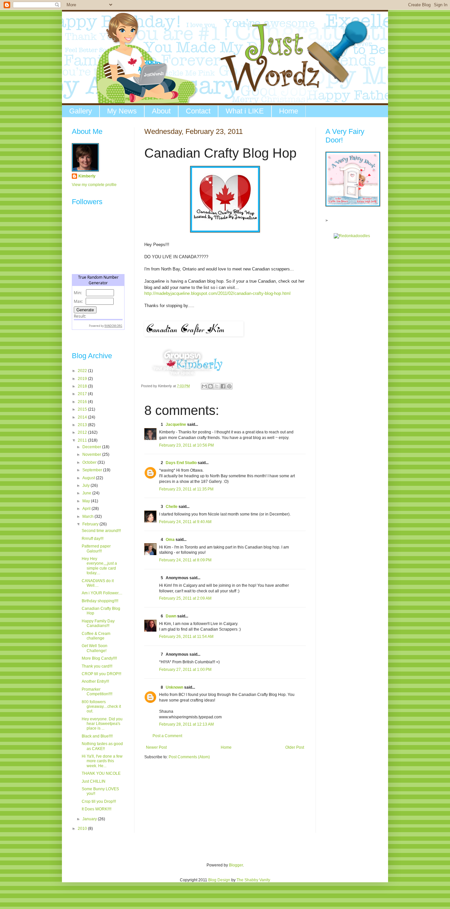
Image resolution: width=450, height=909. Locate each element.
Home (288, 111)
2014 (83, 417)
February (90, 524)
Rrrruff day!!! (92, 538)
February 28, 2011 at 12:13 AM (186, 724)
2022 (83, 370)
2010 (83, 828)
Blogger (236, 865)
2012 (83, 432)
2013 (83, 425)
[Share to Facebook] (223, 386)
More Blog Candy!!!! (99, 658)
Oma (170, 539)
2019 (83, 378)
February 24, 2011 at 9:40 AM (185, 521)
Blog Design (219, 880)
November (92, 454)
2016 (83, 401)
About (161, 111)
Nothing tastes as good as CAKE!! (102, 746)
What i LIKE (245, 111)
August (89, 478)
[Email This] (204, 386)
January (90, 819)
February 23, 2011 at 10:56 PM (186, 445)
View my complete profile (94, 184)
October (90, 462)
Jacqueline (176, 424)
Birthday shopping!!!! (100, 601)
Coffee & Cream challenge (96, 636)
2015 (83, 409)
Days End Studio (181, 462)
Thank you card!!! (97, 666)
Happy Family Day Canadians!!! (98, 623)
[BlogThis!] (210, 386)
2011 (83, 440)
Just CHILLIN (93, 781)
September (92, 470)
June (87, 493)
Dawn (171, 616)
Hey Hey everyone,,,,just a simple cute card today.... (99, 565)
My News (122, 111)
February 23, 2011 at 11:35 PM (186, 489)
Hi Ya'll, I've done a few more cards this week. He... (102, 761)
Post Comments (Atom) (189, 757)
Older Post (294, 747)
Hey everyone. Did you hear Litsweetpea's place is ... (102, 724)
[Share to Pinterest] (229, 386)
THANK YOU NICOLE (101, 773)
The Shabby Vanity (253, 880)
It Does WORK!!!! (96, 809)
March (88, 516)
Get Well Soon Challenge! (94, 648)
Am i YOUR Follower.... (102, 593)
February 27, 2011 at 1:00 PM (185, 669)
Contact (198, 111)
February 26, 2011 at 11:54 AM (186, 636)
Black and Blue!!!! (97, 736)
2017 (83, 394)
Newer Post (156, 747)
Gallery (80, 111)
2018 (83, 386)
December (92, 447)
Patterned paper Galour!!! (96, 548)
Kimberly (87, 176)
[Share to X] (216, 386)
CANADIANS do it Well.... (98, 583)
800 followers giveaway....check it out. (101, 707)
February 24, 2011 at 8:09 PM (185, 560)
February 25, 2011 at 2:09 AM (185, 598)
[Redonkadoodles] (352, 236)
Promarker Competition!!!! (97, 691)
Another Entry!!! (95, 681)
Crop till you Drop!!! (99, 801)
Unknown (174, 687)
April (87, 508)
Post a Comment (167, 736)
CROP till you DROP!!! (101, 674)
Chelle (172, 506)
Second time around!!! (101, 530)
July (86, 485)
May (86, 501)
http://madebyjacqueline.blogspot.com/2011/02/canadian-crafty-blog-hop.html (217, 293)
